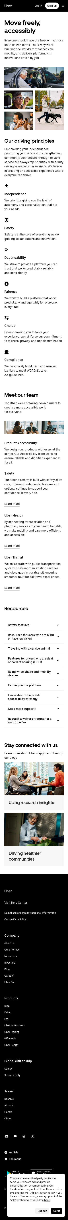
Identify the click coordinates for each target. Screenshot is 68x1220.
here (47, 1200)
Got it (56, 1211)
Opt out (42, 1211)
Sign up (52, 5)
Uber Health (13, 515)
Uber (8, 6)
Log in (38, 5)
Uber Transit (13, 557)
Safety (9, 473)
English (13, 1152)
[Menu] (63, 6)
